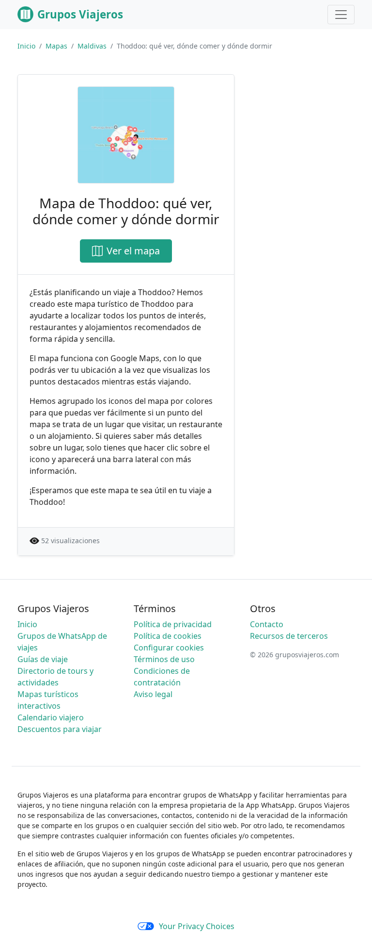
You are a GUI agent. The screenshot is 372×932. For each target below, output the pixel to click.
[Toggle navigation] (341, 14)
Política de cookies (168, 636)
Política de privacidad (173, 624)
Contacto (266, 624)
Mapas (56, 45)
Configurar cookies (169, 647)
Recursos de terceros (289, 636)
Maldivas (92, 45)
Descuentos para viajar (59, 729)
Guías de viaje (42, 659)
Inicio (26, 45)
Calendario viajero (50, 717)
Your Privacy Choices (196, 926)
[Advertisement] (306, 122)
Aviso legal (153, 694)
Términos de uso (164, 659)
